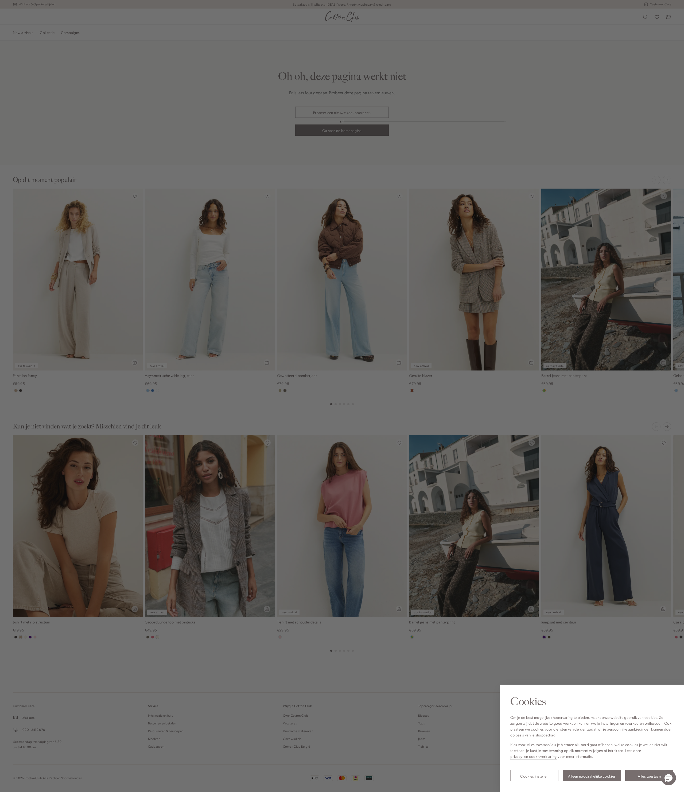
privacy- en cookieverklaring (533, 756)
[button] (668, 777)
